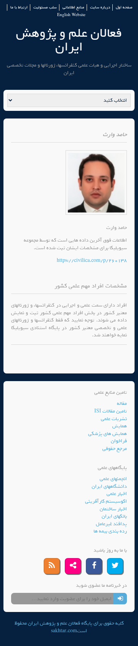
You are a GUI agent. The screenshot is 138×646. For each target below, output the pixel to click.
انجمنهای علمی (113, 479)
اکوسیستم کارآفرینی (106, 501)
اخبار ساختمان (113, 509)
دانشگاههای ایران (109, 486)
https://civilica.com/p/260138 (92, 260)
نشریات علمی (114, 419)
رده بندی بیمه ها (110, 531)
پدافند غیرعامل (111, 524)
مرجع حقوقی (114, 449)
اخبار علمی (117, 494)
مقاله (122, 403)
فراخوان (119, 441)
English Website (71, 15)
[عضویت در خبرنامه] (120, 598)
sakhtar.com (64, 631)
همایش (119, 426)
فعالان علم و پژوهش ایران (69, 40)
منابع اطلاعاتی (73, 7)
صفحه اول (124, 7)
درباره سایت (100, 7)
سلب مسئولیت (45, 7)
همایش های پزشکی (107, 434)
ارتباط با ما (19, 7)
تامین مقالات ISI (110, 411)
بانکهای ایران (114, 516)
